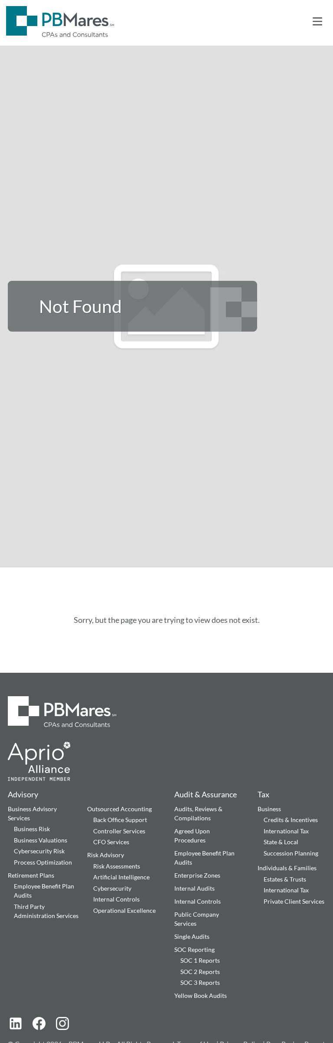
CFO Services (111, 842)
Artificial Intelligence (121, 877)
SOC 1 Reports (200, 960)
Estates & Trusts (285, 879)
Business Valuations (40, 840)
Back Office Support (120, 819)
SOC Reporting (194, 949)
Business (269, 809)
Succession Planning (291, 853)
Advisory (23, 794)
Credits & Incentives (291, 819)
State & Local (281, 842)
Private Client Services (294, 901)
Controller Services (119, 831)
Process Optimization (43, 862)
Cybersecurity (112, 888)
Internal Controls (116, 899)
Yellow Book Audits (200, 995)
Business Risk (32, 828)
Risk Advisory (105, 855)
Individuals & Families (287, 868)
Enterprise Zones (197, 875)
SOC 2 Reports (200, 971)
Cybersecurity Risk (39, 851)
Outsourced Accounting (119, 809)
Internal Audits (194, 888)
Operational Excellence (124, 910)
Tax (263, 794)
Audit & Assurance (205, 794)
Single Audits (191, 936)
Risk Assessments (116, 866)
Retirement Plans (31, 875)
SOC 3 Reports (200, 982)
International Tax (286, 831)
